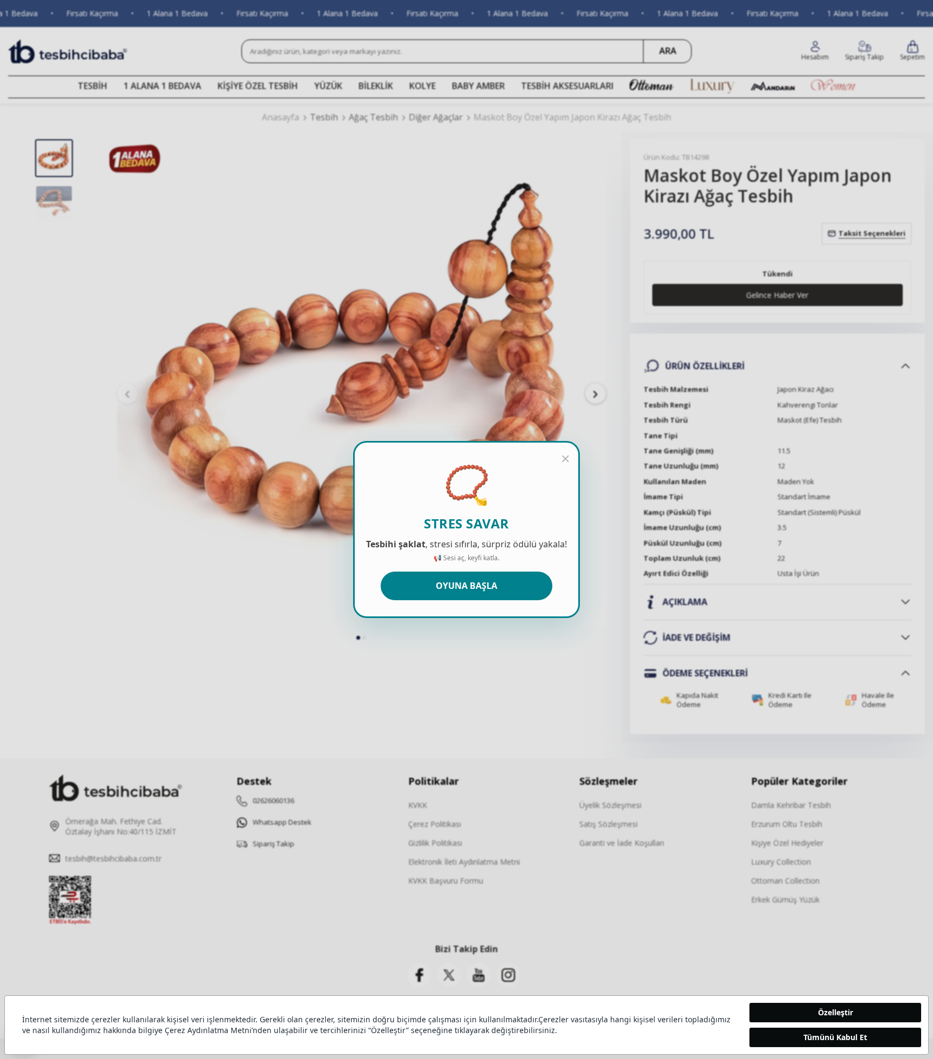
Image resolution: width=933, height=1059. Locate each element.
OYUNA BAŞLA (466, 586)
